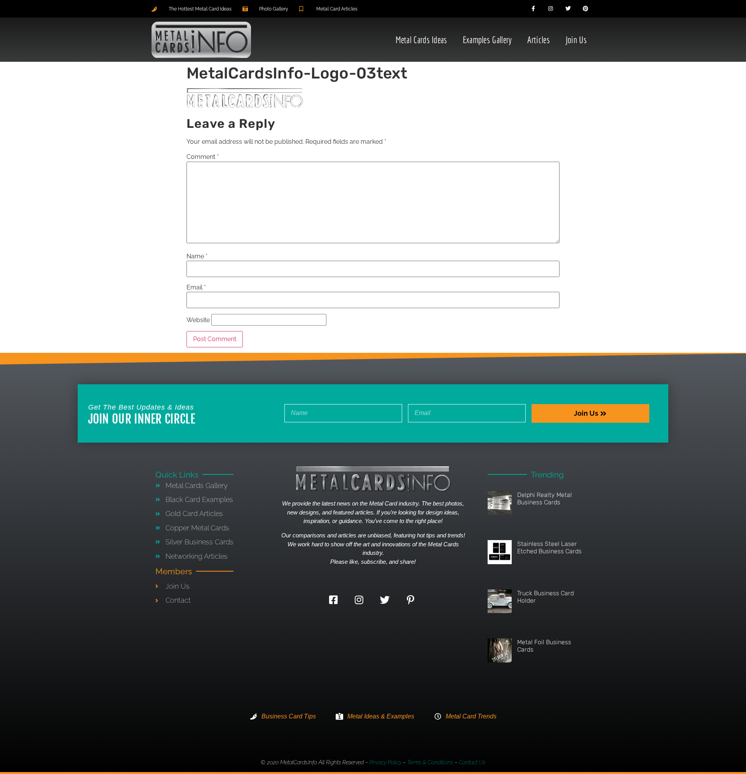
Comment (202, 157)
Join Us (576, 39)
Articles (538, 39)
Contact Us (472, 762)
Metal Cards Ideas (421, 39)
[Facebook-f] (533, 8)
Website (198, 320)
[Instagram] (551, 8)
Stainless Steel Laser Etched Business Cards (549, 547)
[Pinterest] (585, 8)
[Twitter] (568, 8)
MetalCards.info (298, 762)
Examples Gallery (487, 39)
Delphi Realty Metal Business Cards (544, 498)
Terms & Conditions (430, 762)
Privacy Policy (385, 762)
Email (196, 287)
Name (196, 256)
